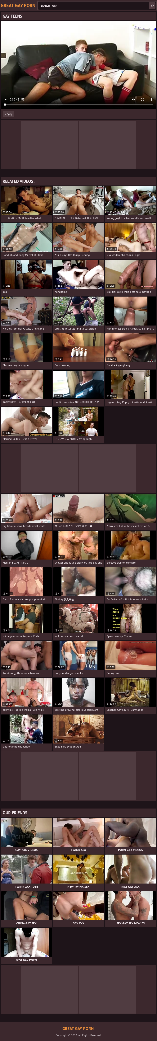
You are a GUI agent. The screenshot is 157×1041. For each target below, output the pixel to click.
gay (10, 114)
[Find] (152, 5)
